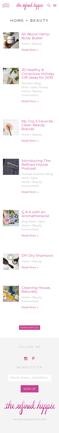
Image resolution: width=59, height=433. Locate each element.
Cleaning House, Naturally (36, 289)
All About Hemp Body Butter (35, 36)
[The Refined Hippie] (29, 5)
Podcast (26, 174)
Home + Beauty (31, 43)
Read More (28, 49)
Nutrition (27, 83)
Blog (38, 83)
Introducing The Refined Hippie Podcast (35, 164)
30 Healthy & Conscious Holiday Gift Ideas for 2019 (37, 73)
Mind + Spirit (29, 87)
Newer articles (29, 327)
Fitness (43, 87)
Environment (30, 95)
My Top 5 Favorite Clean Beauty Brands (37, 125)
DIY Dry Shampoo (37, 255)
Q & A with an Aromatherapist (35, 214)
